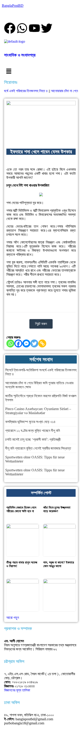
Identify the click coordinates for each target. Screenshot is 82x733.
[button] (41, 71)
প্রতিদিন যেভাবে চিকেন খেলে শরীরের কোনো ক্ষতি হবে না (21, 509)
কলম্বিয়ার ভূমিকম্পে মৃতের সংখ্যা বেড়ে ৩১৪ (30, 422)
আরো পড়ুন (12, 618)
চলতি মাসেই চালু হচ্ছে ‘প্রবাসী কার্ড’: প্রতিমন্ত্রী (33, 439)
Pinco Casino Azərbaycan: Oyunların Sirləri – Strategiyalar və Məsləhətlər (38, 411)
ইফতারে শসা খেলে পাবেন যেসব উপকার (41, 152)
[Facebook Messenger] (26, 343)
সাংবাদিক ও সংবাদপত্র (20, 55)
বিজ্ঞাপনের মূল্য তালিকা (17, 690)
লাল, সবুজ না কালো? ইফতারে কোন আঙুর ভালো (58, 564)
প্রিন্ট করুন (41, 324)
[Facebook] (9, 28)
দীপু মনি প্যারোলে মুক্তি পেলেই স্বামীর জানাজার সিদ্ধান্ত (38, 448)
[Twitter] (34, 343)
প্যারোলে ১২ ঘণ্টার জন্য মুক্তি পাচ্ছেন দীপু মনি (32, 431)
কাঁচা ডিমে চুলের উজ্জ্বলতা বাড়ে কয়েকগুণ (56, 509)
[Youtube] (34, 28)
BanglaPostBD (12, 5)
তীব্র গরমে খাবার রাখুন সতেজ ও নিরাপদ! (21, 564)
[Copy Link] (42, 343)
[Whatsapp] (22, 28)
